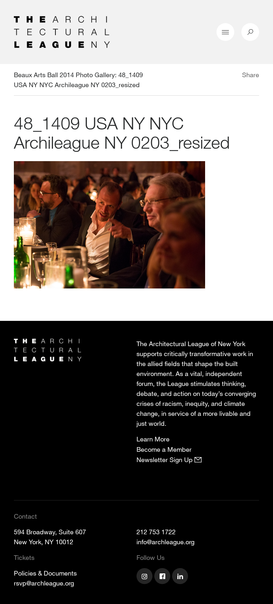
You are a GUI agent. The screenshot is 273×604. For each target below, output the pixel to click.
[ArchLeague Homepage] (62, 31)
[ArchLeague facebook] (163, 577)
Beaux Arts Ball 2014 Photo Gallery (64, 75)
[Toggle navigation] (225, 32)
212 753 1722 (156, 532)
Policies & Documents (45, 573)
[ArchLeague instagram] (145, 577)
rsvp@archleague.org (44, 583)
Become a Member (164, 449)
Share (250, 75)
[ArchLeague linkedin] (181, 577)
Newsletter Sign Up (165, 459)
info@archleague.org (165, 542)
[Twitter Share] (221, 76)
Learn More (153, 439)
